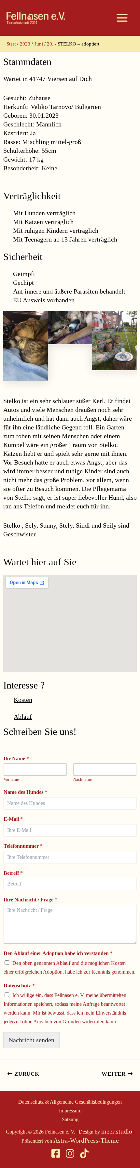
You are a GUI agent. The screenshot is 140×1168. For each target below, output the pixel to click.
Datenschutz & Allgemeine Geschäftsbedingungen (70, 1102)
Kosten (23, 699)
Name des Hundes (25, 792)
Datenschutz (19, 985)
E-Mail (13, 819)
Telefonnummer (23, 846)
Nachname (82, 779)
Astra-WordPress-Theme (86, 1140)
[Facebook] (56, 1153)
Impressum (70, 1111)
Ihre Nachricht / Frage (30, 899)
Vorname (11, 779)
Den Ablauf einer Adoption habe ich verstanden (58, 953)
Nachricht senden (31, 1039)
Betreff (13, 873)
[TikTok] (84, 1153)
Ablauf (23, 716)
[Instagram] (70, 1153)
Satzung (70, 1119)
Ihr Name (16, 758)
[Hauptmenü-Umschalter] (122, 18)
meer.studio (116, 1131)
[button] (70, 699)
